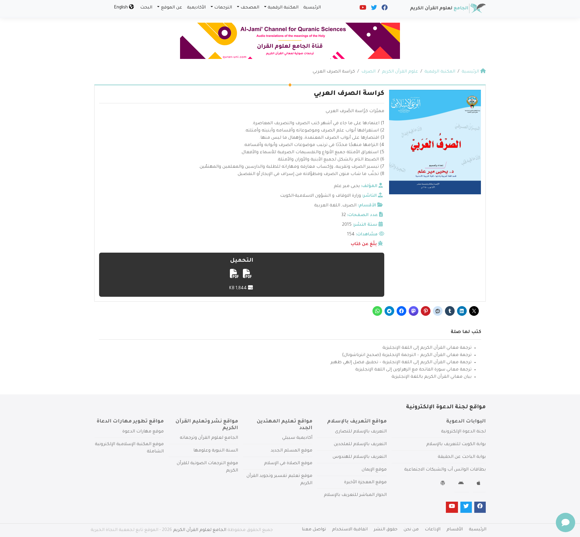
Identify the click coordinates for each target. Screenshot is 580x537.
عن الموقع (171, 7)
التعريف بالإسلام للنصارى (361, 431)
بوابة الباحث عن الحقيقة (462, 457)
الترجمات (223, 7)
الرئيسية (312, 7)
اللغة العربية (327, 205)
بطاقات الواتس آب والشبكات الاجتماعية (445, 469)
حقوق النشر (386, 529)
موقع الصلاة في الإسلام (288, 463)
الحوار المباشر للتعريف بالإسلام (355, 495)
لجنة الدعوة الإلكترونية (463, 431)
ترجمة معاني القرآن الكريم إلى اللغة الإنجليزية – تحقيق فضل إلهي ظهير (401, 362)
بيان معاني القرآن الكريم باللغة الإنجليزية (432, 377)
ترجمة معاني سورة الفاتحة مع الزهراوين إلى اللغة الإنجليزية (413, 369)
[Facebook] (384, 9)
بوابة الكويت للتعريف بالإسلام (456, 444)
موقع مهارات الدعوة (143, 431)
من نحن (411, 529)
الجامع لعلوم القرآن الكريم (199, 530)
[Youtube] (362, 9)
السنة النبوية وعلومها (215, 450)
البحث (146, 7)
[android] (461, 484)
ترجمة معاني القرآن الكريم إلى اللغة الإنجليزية (427, 348)
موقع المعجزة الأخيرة (365, 482)
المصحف (249, 7)
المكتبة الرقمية (283, 7)
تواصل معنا (314, 529)
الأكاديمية (196, 7)
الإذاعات (432, 529)
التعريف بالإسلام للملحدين (360, 444)
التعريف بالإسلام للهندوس (360, 457)
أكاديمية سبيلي (297, 438)
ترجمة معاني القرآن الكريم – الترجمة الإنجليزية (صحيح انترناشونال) (407, 355)
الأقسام (454, 529)
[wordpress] (444, 484)
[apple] (479, 484)
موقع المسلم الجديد (291, 450)
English (121, 7)
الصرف (349, 205)
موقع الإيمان (374, 469)
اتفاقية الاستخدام (350, 529)
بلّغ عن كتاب (364, 244)
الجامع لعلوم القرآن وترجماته (209, 438)
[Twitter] (373, 9)
